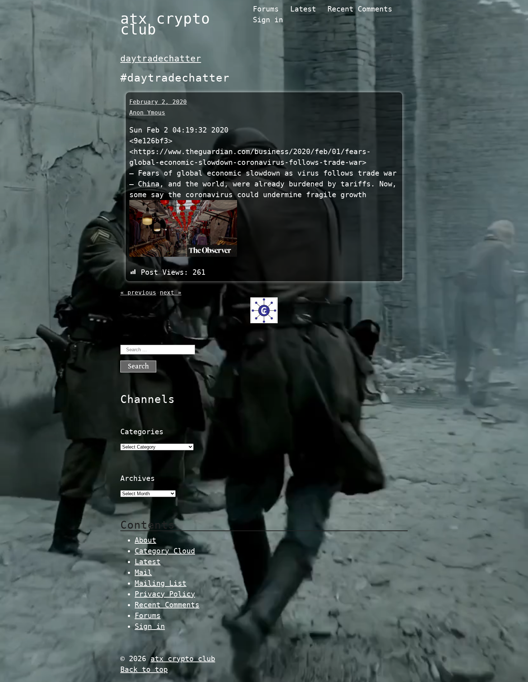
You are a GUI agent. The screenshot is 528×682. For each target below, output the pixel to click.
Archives (137, 478)
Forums (266, 9)
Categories (141, 431)
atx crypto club (165, 24)
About (145, 540)
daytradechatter (160, 59)
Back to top (144, 669)
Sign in (268, 19)
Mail (143, 572)
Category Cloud (165, 551)
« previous (138, 292)
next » (170, 292)
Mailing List (160, 583)
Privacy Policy (165, 594)
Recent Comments (360, 9)
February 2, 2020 (158, 101)
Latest (303, 9)
